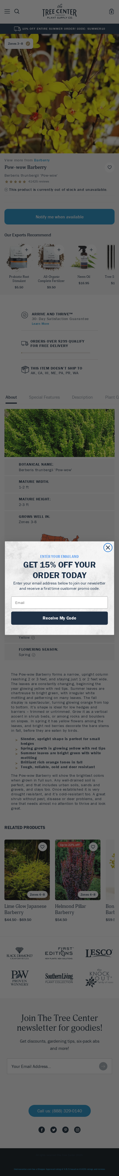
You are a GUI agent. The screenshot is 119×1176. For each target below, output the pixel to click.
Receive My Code (59, 617)
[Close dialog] (108, 547)
